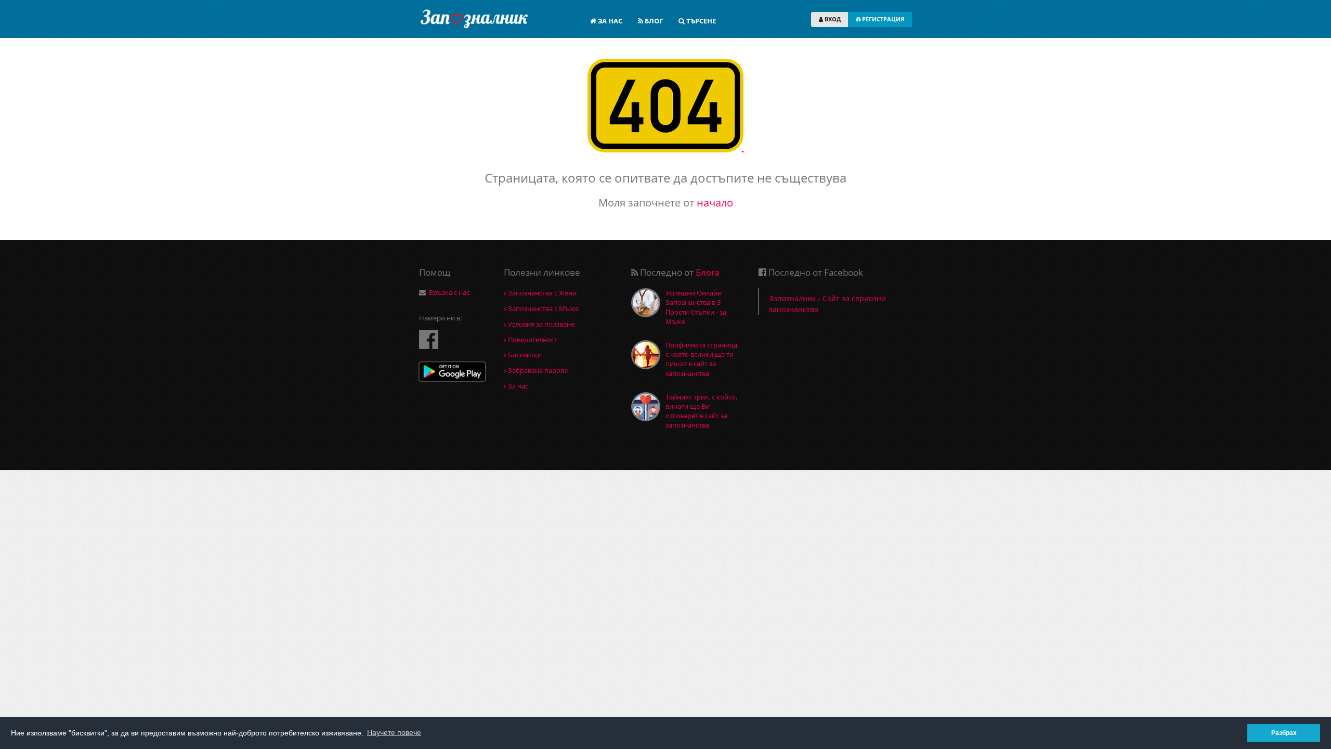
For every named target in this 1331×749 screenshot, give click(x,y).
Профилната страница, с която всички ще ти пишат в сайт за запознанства (702, 359)
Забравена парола (537, 370)
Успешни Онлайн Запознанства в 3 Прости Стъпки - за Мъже (696, 307)
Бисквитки (524, 354)
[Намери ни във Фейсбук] (428, 339)
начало (715, 203)
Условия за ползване (540, 324)
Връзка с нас (449, 292)
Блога (708, 272)
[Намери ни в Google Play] (452, 372)
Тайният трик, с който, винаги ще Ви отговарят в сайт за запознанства (701, 411)
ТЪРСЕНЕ (700, 20)
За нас (517, 386)
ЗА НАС (609, 20)
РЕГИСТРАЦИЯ (882, 19)
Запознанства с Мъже (542, 308)
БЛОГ (653, 20)
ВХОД (832, 19)
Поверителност (531, 339)
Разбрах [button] (1284, 732)
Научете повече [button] (394, 732)
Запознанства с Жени (541, 293)
